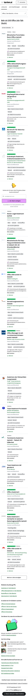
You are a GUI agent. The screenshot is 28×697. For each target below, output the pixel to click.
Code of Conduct (22, 683)
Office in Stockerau (6, 612)
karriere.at (18, 660)
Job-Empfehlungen (14, 7)
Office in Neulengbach (7, 609)
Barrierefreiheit (12, 683)
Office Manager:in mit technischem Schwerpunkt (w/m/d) (15, 335)
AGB (25, 680)
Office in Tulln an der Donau (9, 606)
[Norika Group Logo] (14, 690)
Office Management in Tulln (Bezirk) (11, 590)
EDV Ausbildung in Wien (7, 673)
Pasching (11, 528)
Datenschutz (4, 683)
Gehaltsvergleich (11, 635)
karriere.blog (5, 639)
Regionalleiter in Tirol (7, 665)
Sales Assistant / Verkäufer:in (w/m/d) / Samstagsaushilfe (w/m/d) (17, 519)
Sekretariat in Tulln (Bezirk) (9, 596)
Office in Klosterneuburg (8, 604)
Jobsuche (4, 7)
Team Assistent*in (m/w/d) (17, 409)
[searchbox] (14, 13)
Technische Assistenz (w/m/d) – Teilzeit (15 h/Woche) (15, 440)
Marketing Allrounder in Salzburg (10, 671)
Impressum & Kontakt (17, 680)
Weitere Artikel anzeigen (8, 656)
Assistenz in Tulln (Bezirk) (8, 588)
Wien (9, 46)
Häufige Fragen (6, 680)
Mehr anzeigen (10, 55)
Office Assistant (13, 492)
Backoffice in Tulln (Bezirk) (8, 593)
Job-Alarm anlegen (15, 201)
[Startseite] (8, 2)
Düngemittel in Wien (7, 668)
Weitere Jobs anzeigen (14, 577)
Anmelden (22, 2)
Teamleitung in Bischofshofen (10, 663)
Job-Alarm (25, 7)
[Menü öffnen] (2, 2)
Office (14, 20)
